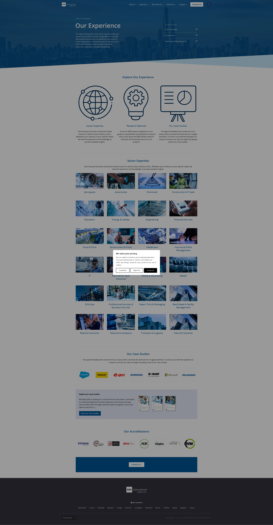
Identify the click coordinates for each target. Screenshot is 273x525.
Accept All (150, 270)
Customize (122, 270)
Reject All (136, 270)
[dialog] (136, 262)
